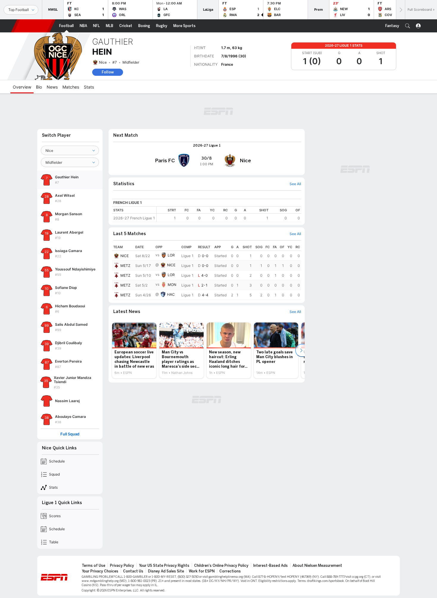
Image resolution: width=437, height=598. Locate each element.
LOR (171, 255)
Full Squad (69, 434)
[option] (134, 350)
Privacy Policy (122, 566)
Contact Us (133, 571)
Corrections (230, 571)
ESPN (33, 25)
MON (172, 284)
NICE (124, 256)
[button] (407, 25)
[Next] (400, 9)
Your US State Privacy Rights (164, 566)
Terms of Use (93, 566)
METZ (125, 265)
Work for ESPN (202, 571)
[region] (229, 214)
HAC (171, 294)
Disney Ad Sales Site (166, 571)
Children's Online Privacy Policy (221, 566)
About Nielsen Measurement (317, 566)
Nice (103, 62)
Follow (108, 72)
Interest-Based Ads (270, 566)
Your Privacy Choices (100, 571)
